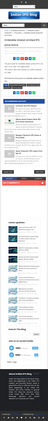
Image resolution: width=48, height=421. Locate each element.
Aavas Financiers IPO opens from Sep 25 (29, 152)
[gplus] (13, 417)
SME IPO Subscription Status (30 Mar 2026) (28, 249)
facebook (38, 179)
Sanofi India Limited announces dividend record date (29, 318)
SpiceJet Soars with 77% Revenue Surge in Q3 (27, 228)
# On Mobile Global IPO (17, 85)
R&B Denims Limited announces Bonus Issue (27, 290)
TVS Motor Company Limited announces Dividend (29, 299)
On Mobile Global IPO (18, 30)
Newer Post (8, 172)
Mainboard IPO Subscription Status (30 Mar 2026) (29, 258)
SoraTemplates (15, 414)
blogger (9, 179)
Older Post (39, 172)
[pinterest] (17, 417)
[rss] (30, 417)
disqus (24, 179)
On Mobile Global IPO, (27, 51)
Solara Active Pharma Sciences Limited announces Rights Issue (29, 279)
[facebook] (21, 2)
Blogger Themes (40, 414)
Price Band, (21, 53)
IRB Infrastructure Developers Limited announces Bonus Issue (29, 268)
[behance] (34, 417)
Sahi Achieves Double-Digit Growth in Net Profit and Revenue (28, 238)
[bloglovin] (21, 417)
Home (6, 30)
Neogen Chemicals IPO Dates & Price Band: (28, 136)
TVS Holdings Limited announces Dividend (26, 308)
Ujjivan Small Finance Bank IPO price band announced (28, 121)
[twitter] (26, 2)
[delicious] (43, 417)
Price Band (18, 33)
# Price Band (17, 88)
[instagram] (39, 417)
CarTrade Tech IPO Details (26, 106)
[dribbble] (26, 417)
